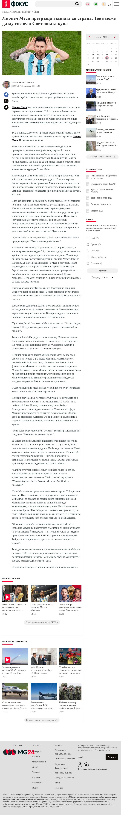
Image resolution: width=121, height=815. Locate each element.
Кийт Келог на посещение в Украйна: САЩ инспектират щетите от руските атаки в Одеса (42, 670)
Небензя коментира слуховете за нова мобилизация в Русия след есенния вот (69, 705)
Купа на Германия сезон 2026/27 (102, 190)
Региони (36, 756)
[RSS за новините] (86, 764)
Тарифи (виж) (61, 768)
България (36, 751)
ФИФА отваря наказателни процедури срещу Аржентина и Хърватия (70, 607)
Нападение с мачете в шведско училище (106, 104)
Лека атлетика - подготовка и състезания (104, 177)
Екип (57, 783)
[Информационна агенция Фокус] (80, 764)
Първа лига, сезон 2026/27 (103, 184)
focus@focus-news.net (65, 758)
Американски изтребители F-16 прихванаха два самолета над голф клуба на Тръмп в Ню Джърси (43, 705)
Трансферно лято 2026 (101, 198)
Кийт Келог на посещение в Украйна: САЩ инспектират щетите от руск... (106, 117)
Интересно (37, 782)
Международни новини (98, 70)
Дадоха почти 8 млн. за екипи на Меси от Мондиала (42, 607)
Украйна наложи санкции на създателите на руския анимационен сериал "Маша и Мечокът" (70, 670)
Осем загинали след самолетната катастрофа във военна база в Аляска (14, 705)
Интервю (36, 777)
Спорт (35, 767)
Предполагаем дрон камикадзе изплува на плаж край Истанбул (106, 144)
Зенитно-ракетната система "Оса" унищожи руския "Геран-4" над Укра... (106, 77)
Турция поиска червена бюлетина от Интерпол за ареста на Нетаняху (107, 91)
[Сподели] (6, 107)
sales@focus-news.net (64, 777)
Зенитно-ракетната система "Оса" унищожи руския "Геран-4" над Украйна (14, 670)
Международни (39, 762)
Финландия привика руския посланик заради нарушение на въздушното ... (106, 131)
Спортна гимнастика (101, 204)
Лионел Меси (19, 107)
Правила (59, 788)
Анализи (36, 772)
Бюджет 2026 (97, 211)
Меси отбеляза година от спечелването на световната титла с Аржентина (14, 607)
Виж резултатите (100, 277)
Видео (35, 788)
